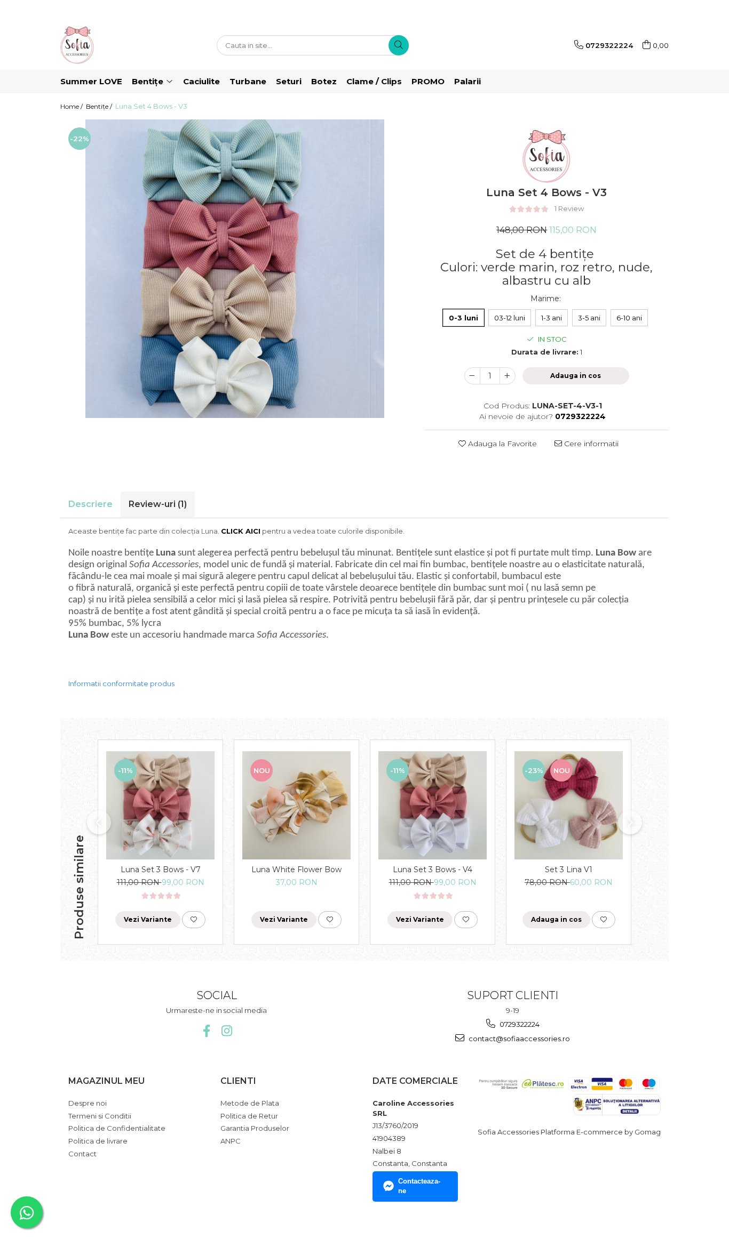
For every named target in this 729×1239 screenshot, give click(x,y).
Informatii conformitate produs (121, 683)
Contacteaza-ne (419, 1186)
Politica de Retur (249, 1116)
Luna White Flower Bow (296, 869)
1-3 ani (551, 317)
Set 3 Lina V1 (568, 869)
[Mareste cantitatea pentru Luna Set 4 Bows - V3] (508, 375)
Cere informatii (590, 443)
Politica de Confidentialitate (116, 1128)
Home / (72, 106)
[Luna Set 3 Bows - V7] (160, 805)
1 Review (569, 208)
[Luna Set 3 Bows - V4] (432, 805)
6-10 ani (629, 317)
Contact (82, 1153)
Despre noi (87, 1103)
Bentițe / (100, 106)
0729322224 (519, 1024)
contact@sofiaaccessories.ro (518, 1038)
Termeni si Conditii (99, 1116)
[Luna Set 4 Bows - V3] (234, 268)
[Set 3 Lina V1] (568, 805)
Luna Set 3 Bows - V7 (161, 869)
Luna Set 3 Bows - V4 (432, 869)
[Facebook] (206, 1030)
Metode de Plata (249, 1103)
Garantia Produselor (254, 1128)
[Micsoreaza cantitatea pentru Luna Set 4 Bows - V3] (472, 375)
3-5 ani (589, 317)
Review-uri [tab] (158, 504)
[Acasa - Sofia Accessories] (113, 45)
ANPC (230, 1141)
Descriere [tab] (90, 504)
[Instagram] (226, 1030)
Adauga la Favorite (501, 443)
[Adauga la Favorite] (193, 919)
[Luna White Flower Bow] (296, 805)
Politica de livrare (98, 1141)
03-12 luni (509, 317)
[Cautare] (399, 45)
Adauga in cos (575, 376)
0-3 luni (463, 317)
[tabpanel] (234, 268)
